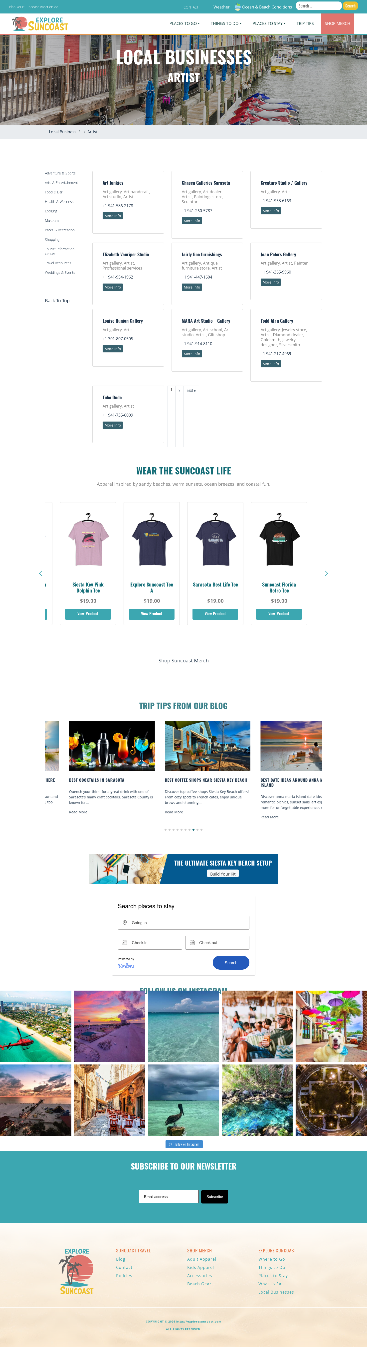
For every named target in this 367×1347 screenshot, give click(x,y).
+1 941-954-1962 (118, 277)
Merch (337, 23)
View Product (88, 614)
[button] (326, 573)
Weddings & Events (60, 272)
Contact (191, 7)
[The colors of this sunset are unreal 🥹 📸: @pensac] (109, 1026)
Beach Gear (199, 1284)
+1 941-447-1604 (197, 277)
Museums (52, 220)
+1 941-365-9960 (276, 272)
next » (191, 390)
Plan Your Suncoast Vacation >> (33, 6)
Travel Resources (58, 263)
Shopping (52, 239)
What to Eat (270, 1284)
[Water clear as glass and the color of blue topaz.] (257, 1100)
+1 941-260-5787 (197, 210)
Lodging (51, 211)
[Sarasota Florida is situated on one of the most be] (35, 1026)
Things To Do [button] (224, 23)
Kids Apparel (200, 1267)
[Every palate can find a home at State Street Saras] (109, 1100)
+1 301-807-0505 (118, 338)
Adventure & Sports (60, 173)
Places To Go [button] (183, 23)
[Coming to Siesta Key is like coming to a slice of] (257, 1026)
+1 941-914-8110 (197, 343)
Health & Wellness (59, 201)
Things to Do (271, 1267)
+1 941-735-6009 (118, 415)
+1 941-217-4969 (276, 353)
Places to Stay (273, 1275)
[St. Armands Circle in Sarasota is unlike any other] (331, 1100)
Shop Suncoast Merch (184, 660)
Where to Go (271, 1259)
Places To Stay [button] (268, 23)
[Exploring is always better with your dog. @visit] (331, 1026)
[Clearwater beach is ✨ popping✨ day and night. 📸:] (35, 1100)
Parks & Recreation (60, 230)
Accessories (199, 1275)
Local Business (62, 132)
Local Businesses (276, 1292)
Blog (120, 1259)
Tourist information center (59, 251)
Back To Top (57, 300)
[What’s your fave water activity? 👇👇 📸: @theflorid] (183, 1026)
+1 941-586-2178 (118, 205)
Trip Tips (305, 23)
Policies (124, 1275)
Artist (92, 132)
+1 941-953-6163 (276, 200)
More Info (113, 215)
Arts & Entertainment (61, 182)
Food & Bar (53, 192)
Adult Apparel (201, 1259)
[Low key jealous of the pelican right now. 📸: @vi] (183, 1100)
